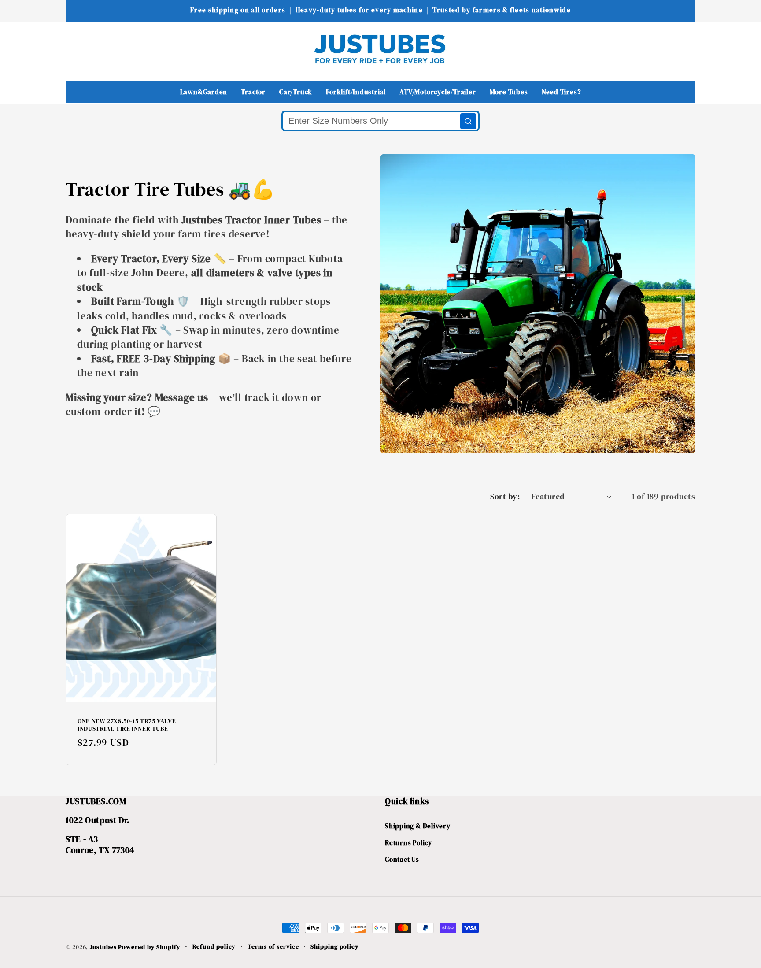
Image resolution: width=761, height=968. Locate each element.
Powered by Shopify (149, 946)
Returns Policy (408, 842)
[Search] (468, 121)
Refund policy (214, 946)
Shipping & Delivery (418, 826)
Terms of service (273, 946)
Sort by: (505, 496)
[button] (78, 48)
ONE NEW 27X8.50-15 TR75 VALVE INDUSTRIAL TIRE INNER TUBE (127, 725)
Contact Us (402, 859)
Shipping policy (334, 946)
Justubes (103, 946)
